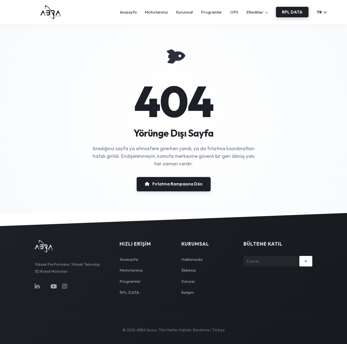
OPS (234, 12)
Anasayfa (128, 12)
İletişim (187, 292)
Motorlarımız (156, 12)
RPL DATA (292, 12)
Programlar (211, 12)
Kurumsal (184, 12)
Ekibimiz (188, 270)
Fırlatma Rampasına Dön (177, 184)
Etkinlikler (255, 12)
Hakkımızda (192, 259)
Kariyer (188, 281)
